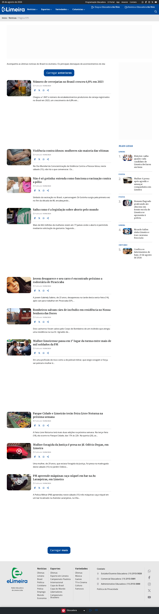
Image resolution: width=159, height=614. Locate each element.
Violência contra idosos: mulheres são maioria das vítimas (71, 150)
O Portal (111, 2)
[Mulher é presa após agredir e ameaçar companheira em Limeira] (127, 180)
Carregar (59, 72)
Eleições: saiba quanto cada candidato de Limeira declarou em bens (142, 161)
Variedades (81, 568)
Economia (41, 598)
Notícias (13, 18)
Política (40, 582)
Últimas (40, 573)
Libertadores (56, 592)
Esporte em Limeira (59, 576)
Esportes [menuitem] (45, 9)
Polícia (40, 589)
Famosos (79, 589)
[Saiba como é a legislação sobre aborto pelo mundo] (19, 216)
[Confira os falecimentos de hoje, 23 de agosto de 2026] (127, 251)
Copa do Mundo (57, 589)
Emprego (41, 592)
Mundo (40, 595)
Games (78, 579)
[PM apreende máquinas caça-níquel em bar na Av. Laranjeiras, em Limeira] (19, 482)
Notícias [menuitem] (31, 9)
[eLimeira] (17, 575)
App (117, 2)
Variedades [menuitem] (61, 9)
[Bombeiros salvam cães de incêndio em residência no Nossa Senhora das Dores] (19, 316)
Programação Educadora (95, 2)
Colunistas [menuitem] (77, 9)
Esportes (55, 568)
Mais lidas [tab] (126, 146)
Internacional (56, 582)
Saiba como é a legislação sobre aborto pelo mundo (66, 209)
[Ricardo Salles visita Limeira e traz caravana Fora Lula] (127, 231)
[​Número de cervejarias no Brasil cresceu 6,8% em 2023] (19, 88)
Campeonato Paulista (60, 579)
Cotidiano (41, 585)
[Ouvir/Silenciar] (96, 610)
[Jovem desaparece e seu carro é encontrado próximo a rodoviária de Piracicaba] (19, 285)
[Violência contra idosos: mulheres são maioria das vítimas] (19, 157)
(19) (135, 573)
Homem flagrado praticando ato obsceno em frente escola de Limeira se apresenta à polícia (142, 209)
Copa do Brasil (57, 585)
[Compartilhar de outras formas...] (48, 90)
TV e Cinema (81, 582)
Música (78, 576)
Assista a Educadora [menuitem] (141, 7)
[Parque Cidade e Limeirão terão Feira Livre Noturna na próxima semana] (19, 420)
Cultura (78, 585)
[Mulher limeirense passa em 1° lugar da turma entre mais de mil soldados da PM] (19, 347)
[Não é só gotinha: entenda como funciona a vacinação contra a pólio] (19, 185)
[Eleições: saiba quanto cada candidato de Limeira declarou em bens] (127, 158)
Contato (133, 2)
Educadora (72, 610)
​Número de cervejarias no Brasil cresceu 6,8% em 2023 (68, 81)
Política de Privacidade (107, 589)
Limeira (40, 576)
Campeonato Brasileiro (56, 596)
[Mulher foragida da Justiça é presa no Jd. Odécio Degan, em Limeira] (19, 451)
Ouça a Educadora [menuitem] (107, 7)
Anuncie (124, 2)
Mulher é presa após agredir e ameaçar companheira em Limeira (142, 184)
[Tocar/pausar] (90, 610)
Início (4, 18)
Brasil (39, 579)
